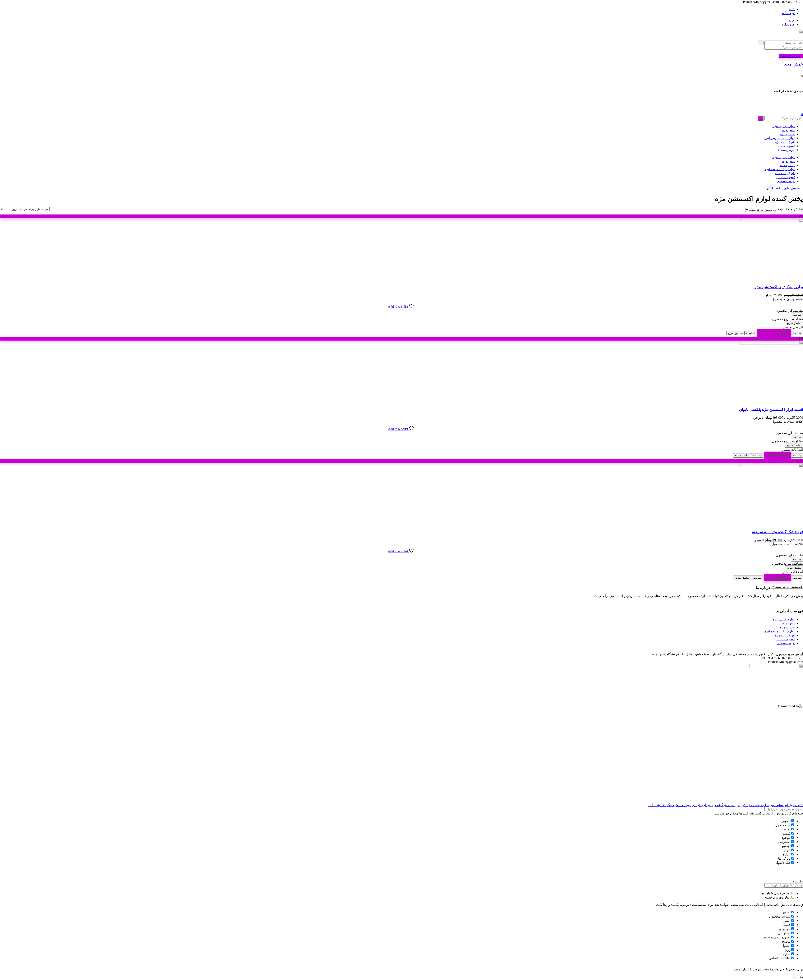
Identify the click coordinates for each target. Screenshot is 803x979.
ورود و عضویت (789, 56)
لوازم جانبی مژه (783, 126)
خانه (792, 9)
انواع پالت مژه (785, 142)
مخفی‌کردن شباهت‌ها (775, 893)
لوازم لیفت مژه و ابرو (780, 138)
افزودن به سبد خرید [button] (774, 333)
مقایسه (797, 314)
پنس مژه (788, 130)
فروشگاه (788, 13)
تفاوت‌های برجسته (777, 897)
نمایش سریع (794, 323)
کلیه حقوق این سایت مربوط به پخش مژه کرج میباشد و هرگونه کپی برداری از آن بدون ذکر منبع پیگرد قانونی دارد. (725, 805)
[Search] (801, 52)
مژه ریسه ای (786, 150)
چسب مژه (787, 134)
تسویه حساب (785, 146)
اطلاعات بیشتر (777, 455)
